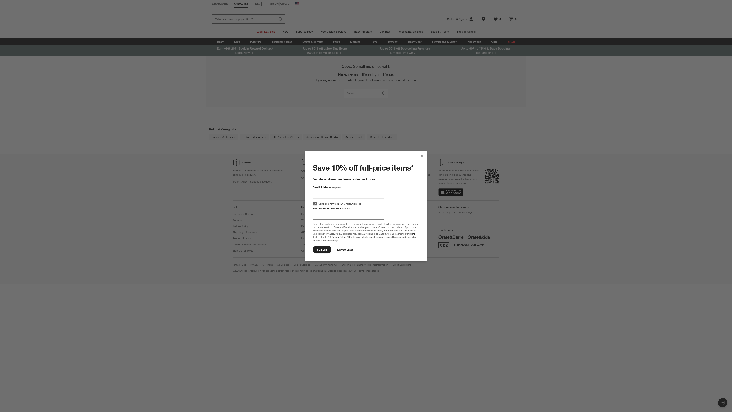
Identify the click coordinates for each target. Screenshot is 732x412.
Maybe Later (345, 249)
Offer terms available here (360, 237)
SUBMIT (322, 249)
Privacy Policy (339, 237)
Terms (412, 233)
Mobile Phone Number (331, 208)
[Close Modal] (422, 156)
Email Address (327, 187)
